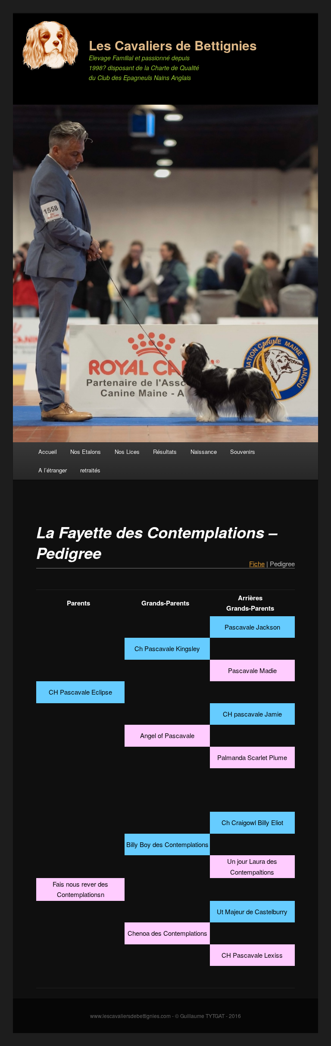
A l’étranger (52, 470)
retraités (90, 470)
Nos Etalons (85, 451)
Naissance (203, 451)
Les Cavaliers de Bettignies (173, 45)
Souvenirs (242, 451)
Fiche (257, 563)
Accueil (47, 451)
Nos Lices (127, 451)
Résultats (165, 451)
